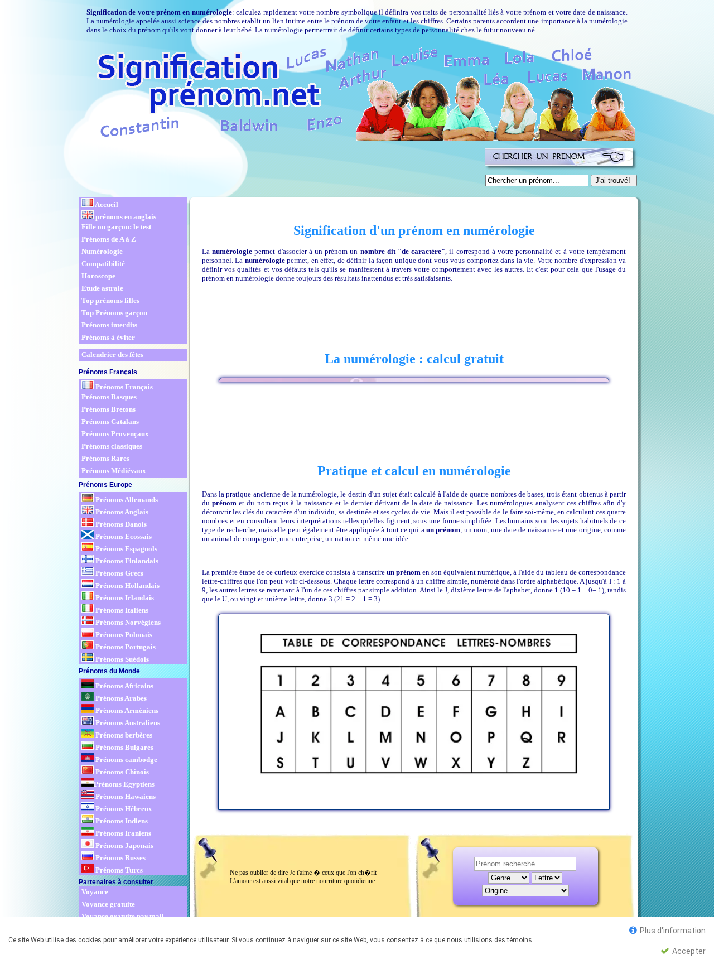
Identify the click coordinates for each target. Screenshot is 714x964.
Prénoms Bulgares (123, 747)
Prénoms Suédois (121, 659)
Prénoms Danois (120, 524)
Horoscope (98, 276)
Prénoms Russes (120, 858)
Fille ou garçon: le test (116, 227)
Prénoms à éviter (108, 337)
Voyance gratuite (108, 904)
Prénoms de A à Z (108, 239)
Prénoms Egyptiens (124, 784)
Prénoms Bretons (108, 409)
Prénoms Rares (105, 458)
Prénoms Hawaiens (125, 796)
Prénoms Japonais (123, 845)
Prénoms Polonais (123, 634)
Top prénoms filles (110, 300)
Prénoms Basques (109, 397)
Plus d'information (672, 930)
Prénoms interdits (109, 325)
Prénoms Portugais (125, 647)
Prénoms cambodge (125, 759)
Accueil (106, 204)
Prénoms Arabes (120, 698)
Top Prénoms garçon (114, 313)
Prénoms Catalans (110, 421)
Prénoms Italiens (121, 610)
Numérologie (102, 251)
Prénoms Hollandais (127, 585)
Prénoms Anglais (121, 512)
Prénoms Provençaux (115, 434)
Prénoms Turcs (118, 870)
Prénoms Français (123, 387)
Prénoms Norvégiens (127, 622)
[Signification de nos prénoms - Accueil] (356, 92)
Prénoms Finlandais (126, 561)
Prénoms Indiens (121, 821)
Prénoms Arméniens (126, 710)
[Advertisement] (280, 169)
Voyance (94, 892)
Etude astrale (102, 288)
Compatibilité (103, 263)
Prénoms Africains (123, 686)
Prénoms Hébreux (123, 808)
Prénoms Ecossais (123, 536)
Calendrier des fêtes (112, 354)
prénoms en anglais (125, 217)
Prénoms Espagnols (125, 548)
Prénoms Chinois (121, 772)
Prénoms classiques (111, 446)
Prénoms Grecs (118, 573)
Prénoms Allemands (126, 499)
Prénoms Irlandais (124, 598)
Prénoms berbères (123, 735)
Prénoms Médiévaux (113, 470)
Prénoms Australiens (127, 723)
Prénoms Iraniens (122, 833)
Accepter (688, 951)
